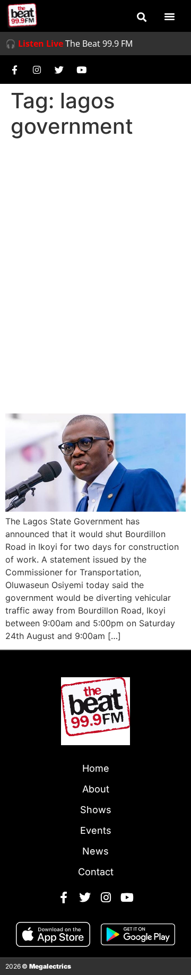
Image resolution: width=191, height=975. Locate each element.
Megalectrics (50, 966)
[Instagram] (37, 70)
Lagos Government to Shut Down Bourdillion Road (93, 374)
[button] (141, 17)
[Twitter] (59, 70)
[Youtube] (81, 70)
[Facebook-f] (14, 70)
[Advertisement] (95, 243)
